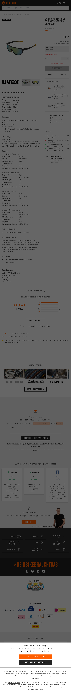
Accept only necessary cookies (35, 662)
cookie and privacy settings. (35, 651)
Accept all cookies (34, 657)
